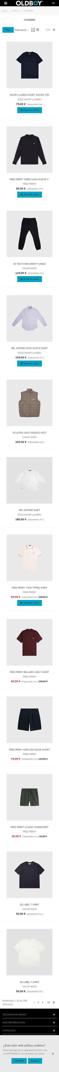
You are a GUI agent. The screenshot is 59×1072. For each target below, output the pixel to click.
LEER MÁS (19, 1061)
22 (48, 1002)
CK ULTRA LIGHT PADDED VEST (29, 432)
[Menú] (5, 3)
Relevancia (21, 30)
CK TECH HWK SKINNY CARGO (29, 263)
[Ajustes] (53, 3)
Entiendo (35, 1061)
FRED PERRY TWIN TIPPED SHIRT (29, 587)
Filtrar (8, 30)
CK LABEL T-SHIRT (29, 904)
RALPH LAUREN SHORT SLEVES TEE (29, 95)
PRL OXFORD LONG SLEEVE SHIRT (29, 348)
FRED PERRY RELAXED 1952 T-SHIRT (29, 672)
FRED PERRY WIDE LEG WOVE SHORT (29, 749)
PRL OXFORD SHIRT (29, 510)
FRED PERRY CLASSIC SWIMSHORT (30, 827)
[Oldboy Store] (29, 3)
